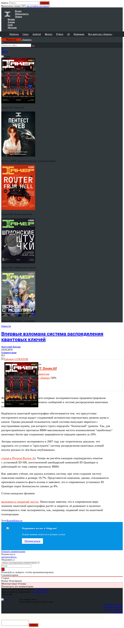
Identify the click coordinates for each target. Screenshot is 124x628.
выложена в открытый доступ (20, 501)
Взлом (10, 520)
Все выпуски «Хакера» (100, 34)
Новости (6, 326)
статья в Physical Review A (17, 458)
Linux (26, 34)
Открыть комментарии (13, 551)
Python (59, 34)
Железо (48, 34)
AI (68, 34)
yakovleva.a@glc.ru (39, 592)
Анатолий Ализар (11, 346)
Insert (33, 625)
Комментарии (8, 352)
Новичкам (79, 34)
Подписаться (32, 541)
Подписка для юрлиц (113, 607)
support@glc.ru (42, 589)
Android (36, 34)
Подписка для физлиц (113, 604)
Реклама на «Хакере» (113, 609)
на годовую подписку (38, 6)
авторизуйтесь (9, 557)
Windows (14, 34)
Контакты (118, 612)
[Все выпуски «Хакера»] (1, 38)
